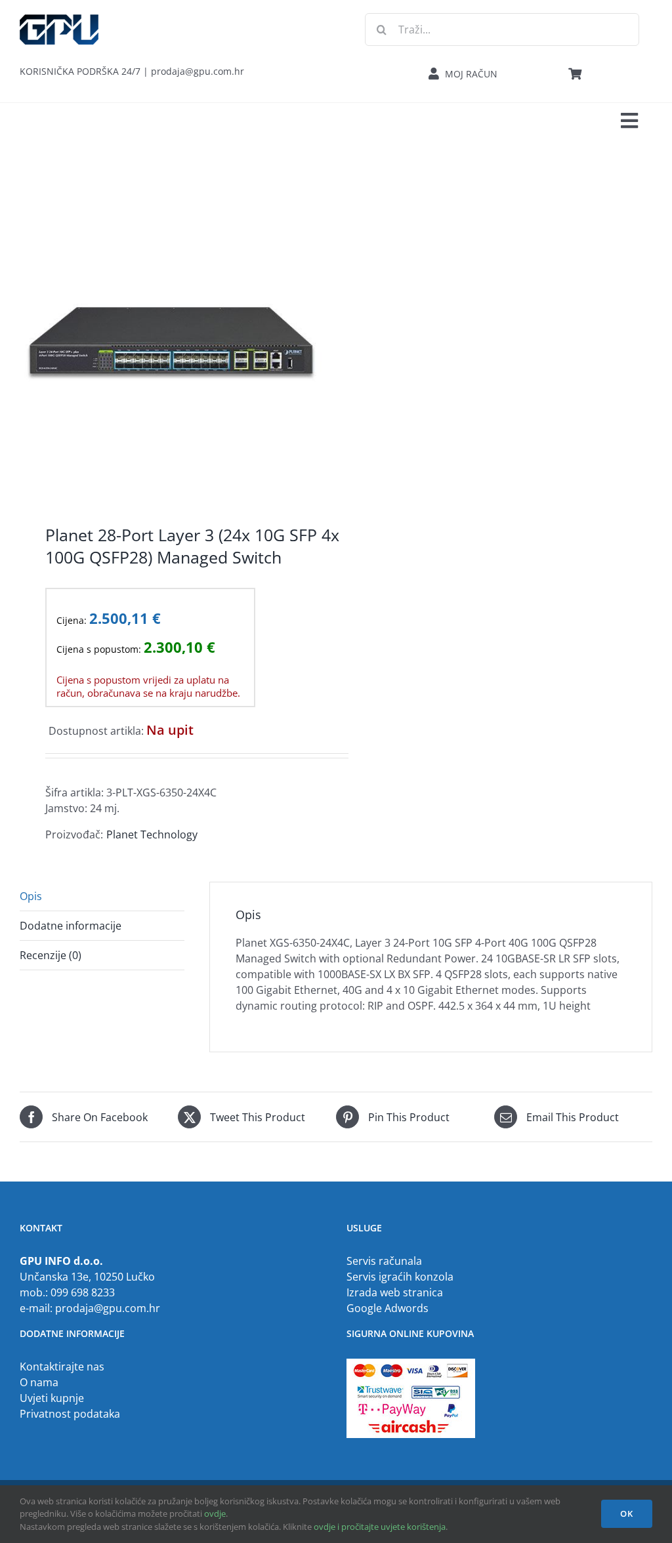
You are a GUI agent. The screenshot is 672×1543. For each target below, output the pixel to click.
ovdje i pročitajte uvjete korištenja (380, 1527)
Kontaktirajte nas (62, 1366)
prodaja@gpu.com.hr (107, 1308)
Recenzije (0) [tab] (50, 955)
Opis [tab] (31, 896)
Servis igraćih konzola (399, 1276)
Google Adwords (387, 1308)
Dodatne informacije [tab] (70, 925)
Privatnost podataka (70, 1414)
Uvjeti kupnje (52, 1398)
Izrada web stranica (394, 1292)
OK (626, 1513)
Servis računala (384, 1261)
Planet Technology (152, 834)
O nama (39, 1382)
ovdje (215, 1513)
